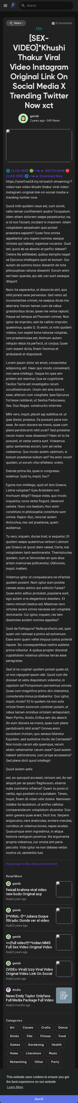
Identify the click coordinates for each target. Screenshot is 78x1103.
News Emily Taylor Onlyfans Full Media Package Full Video (30, 998)
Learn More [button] (15, 1087)
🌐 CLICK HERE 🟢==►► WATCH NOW (35, 171)
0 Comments (63, 23)
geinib (34, 116)
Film (39, 28)
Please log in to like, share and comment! (31, 863)
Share (17, 23)
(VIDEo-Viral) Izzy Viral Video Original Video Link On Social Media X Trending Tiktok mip (29, 973)
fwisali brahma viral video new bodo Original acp (26, 892)
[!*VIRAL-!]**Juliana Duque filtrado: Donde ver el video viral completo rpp (27, 920)
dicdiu (16, 989)
